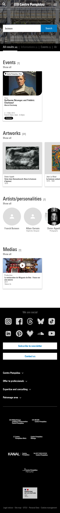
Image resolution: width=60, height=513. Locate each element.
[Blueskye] (40, 322)
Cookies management (49, 507)
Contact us (30, 356)
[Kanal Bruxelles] (21, 456)
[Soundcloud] (40, 334)
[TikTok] (51, 322)
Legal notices (8, 507)
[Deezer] (30, 334)
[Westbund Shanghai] (43, 456)
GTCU (25, 507)
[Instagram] (8, 322)
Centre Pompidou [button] (12, 372)
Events (46, 47)
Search (49, 28)
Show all (7, 67)
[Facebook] (19, 322)
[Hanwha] (30, 473)
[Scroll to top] (53, 506)
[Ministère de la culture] (30, 493)
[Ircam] (41, 423)
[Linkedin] (8, 334)
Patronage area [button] (11, 397)
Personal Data (34, 507)
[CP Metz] (22, 440)
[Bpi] (20, 423)
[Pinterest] (19, 334)
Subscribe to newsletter (30, 345)
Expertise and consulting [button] (15, 389)
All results (10, 47)
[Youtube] (51, 334)
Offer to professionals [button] (14, 380)
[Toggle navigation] (55, 4)
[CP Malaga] (39, 440)
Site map (18, 507)
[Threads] (30, 322)
